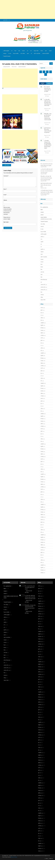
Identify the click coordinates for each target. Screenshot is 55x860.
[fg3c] (27, 38)
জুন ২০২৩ (42, 403)
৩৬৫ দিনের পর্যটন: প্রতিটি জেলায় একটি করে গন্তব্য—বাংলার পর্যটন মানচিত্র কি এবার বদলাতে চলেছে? (47, 102)
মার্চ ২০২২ (42, 441)
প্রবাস (28, 53)
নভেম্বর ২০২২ (43, 421)
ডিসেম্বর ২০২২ (43, 418)
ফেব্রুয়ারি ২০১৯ (43, 534)
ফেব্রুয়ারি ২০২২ (43, 443)
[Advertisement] (27, 9)
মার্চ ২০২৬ (42, 320)
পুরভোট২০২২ (43, 249)
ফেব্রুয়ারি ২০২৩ (43, 413)
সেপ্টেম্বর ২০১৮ (43, 547)
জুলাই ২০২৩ (42, 401)
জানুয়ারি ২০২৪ (43, 385)
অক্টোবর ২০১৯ (43, 514)
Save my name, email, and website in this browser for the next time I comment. (7, 211)
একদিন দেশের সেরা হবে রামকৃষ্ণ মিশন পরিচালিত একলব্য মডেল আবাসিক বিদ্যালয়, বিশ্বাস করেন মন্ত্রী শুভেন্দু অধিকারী (7, 165)
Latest (42, 83)
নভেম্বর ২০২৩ (43, 390)
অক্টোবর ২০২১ (43, 454)
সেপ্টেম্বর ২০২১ (43, 456)
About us (51, 858)
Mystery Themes (14, 857)
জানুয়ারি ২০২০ (43, 507)
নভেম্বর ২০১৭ (43, 572)
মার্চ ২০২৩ (42, 411)
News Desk (14, 66)
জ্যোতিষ (42, 241)
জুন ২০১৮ (42, 554)
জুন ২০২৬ (42, 312)
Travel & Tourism (6, 56)
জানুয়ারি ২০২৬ (43, 325)
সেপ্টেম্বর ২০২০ (43, 486)
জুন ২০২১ (42, 464)
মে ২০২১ (42, 466)
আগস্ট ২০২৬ (43, 307)
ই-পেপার (9, 53)
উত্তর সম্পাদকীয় (15, 53)
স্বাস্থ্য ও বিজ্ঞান (36, 50)
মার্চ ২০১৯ (42, 532)
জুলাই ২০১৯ (42, 522)
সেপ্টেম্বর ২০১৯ (43, 517)
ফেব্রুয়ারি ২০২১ (43, 474)
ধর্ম (31, 53)
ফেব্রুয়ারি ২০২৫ (43, 353)
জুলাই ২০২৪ (42, 370)
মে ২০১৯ (42, 527)
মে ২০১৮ (42, 557)
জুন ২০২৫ (42, 342)
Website (5, 200)
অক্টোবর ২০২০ (43, 484)
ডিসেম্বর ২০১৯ (43, 509)
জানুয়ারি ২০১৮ (43, 567)
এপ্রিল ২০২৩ (43, 408)
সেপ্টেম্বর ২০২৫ (43, 335)
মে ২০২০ (42, 496)
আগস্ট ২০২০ (43, 489)
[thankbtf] (20, 155)
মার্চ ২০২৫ (42, 350)
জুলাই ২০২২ (42, 431)
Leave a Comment (21, 66)
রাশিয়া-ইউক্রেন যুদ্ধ (44, 279)
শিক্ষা (41, 292)
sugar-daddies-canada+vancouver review (46, 218)
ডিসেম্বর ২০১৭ (43, 570)
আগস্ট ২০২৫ (43, 337)
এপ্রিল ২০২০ (43, 499)
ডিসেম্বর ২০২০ (43, 479)
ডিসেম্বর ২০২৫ (43, 327)
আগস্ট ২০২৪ (43, 368)
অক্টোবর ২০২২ (43, 423)
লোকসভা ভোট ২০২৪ (44, 289)
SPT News (47, 96)
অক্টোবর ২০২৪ (43, 363)
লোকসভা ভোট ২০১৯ (44, 284)
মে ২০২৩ (42, 406)
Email (5, 194)
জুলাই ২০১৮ (42, 552)
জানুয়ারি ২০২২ (43, 446)
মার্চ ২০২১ (42, 471)
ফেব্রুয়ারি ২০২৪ (43, 383)
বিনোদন (42, 50)
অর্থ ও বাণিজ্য (23, 53)
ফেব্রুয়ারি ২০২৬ (43, 322)
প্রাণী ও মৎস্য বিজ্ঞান (37, 53)
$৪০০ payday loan (44, 207)
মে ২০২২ (42, 436)
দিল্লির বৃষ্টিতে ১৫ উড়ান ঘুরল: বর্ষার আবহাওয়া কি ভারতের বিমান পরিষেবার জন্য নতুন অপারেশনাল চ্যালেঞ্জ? (47, 116)
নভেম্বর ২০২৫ (43, 330)
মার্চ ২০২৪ (42, 380)
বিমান (41, 269)
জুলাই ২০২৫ (42, 340)
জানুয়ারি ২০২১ (43, 476)
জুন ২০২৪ (42, 373)
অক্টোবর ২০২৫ (43, 332)
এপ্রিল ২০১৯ (43, 529)
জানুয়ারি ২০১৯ (43, 537)
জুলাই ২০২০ (42, 491)
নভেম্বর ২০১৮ (43, 542)
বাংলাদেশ (23, 50)
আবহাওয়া (4, 53)
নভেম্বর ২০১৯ (43, 512)
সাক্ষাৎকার (42, 294)
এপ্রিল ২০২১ (43, 469)
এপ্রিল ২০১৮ (43, 560)
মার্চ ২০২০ (42, 501)
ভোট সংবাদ (42, 272)
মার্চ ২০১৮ (42, 562)
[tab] (42, 83)
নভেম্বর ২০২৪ (43, 360)
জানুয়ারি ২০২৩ (43, 416)
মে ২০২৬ (42, 315)
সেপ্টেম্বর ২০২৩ (43, 395)
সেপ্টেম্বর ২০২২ (43, 426)
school (42, 214)
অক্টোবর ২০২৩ (43, 393)
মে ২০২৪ (42, 375)
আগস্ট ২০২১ (43, 459)
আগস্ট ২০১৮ (43, 549)
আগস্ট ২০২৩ (43, 398)
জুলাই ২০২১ (42, 461)
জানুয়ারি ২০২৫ (43, 355)
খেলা (31, 50)
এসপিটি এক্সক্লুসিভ (6, 50)
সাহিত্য (42, 297)
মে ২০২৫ (42, 345)
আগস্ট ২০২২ (43, 428)
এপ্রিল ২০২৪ (43, 378)
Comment (6, 175)
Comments (49, 83)
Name (5, 189)
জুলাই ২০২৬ (42, 310)
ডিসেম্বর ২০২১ (43, 448)
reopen (42, 212)
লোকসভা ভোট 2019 (45, 53)
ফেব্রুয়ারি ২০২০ (43, 504)
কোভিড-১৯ (42, 236)
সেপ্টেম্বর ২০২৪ (43, 365)
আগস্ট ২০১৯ (43, 519)
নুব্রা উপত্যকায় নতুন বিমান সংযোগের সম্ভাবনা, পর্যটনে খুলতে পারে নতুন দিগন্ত (47, 130)
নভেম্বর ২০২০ (43, 481)
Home (47, 858)
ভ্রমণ (46, 50)
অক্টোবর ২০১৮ (43, 544)
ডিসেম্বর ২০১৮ (43, 539)
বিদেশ (15, 50)
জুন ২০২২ (42, 433)
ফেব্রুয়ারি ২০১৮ (43, 565)
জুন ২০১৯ (42, 524)
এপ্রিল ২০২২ (43, 438)
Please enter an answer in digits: (7, 218)
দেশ (11, 50)
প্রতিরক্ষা (42, 251)
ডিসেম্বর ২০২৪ (43, 358)
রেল (27, 50)
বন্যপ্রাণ (50, 50)
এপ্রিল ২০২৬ (43, 317)
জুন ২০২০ (42, 494)
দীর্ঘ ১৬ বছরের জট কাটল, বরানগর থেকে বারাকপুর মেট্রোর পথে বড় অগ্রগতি (47, 89)
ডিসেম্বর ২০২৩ (43, 388)
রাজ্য (19, 50)
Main (42, 209)
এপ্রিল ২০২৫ (43, 348)
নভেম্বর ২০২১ (43, 451)
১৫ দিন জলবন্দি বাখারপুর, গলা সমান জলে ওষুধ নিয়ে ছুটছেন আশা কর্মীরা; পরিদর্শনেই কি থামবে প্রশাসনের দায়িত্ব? (47, 144)
